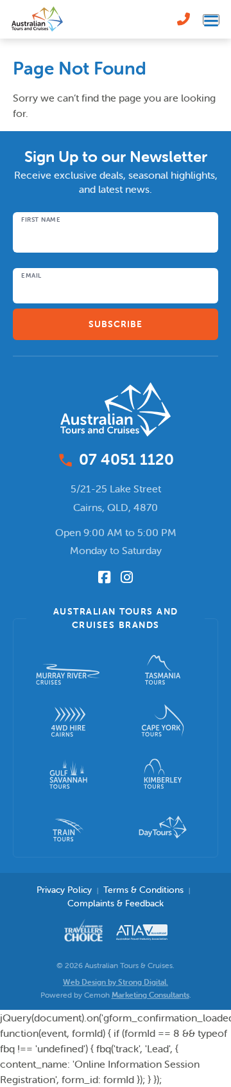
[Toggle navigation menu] (211, 19)
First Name (40, 220)
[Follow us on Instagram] (127, 577)
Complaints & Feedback (115, 903)
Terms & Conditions (143, 889)
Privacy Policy (64, 889)
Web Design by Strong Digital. (115, 982)
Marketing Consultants (150, 995)
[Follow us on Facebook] (104, 577)
